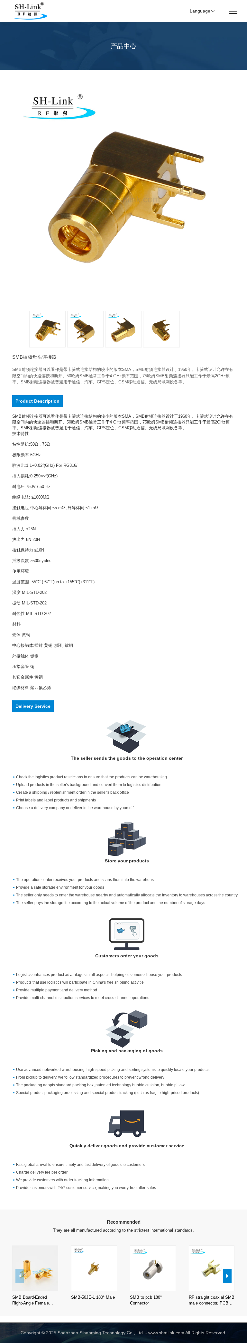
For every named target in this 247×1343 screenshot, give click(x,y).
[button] (227, 1276)
